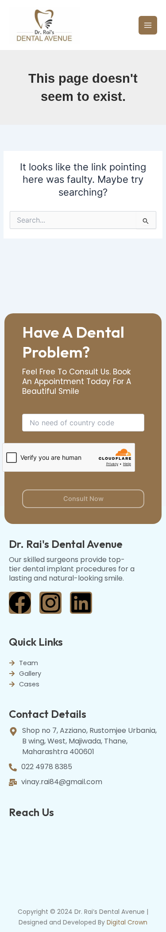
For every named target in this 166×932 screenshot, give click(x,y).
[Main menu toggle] (148, 25)
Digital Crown (127, 922)
